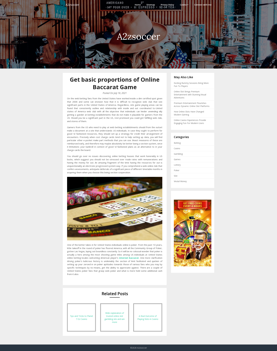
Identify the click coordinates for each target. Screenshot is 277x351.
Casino (183, 4)
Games (177, 159)
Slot (175, 175)
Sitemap (150, 4)
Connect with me (202, 4)
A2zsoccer (72, 5)
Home (138, 4)
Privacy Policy (167, 4)
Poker (176, 170)
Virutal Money (180, 181)
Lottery (177, 164)
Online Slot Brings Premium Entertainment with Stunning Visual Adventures (190, 94)
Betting (177, 143)
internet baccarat (129, 257)
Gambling (178, 153)
